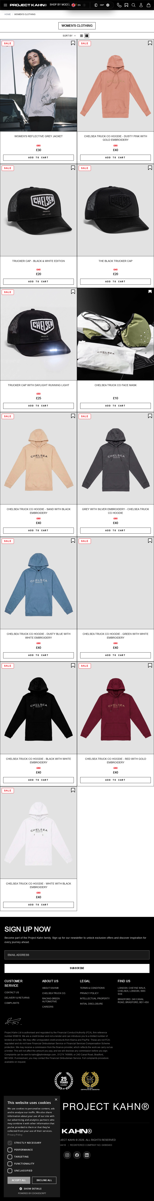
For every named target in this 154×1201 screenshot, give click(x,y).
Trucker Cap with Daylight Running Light (38, 385)
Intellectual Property (95, 998)
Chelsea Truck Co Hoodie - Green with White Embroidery (115, 635)
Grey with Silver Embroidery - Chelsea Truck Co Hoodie (115, 511)
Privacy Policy (89, 993)
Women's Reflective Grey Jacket (38, 136)
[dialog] (32, 1146)
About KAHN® (50, 988)
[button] (32, 1188)
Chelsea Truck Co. (54, 993)
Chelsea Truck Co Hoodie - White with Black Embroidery (38, 885)
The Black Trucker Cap (115, 260)
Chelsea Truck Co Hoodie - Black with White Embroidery (38, 760)
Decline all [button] (44, 1180)
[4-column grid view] (81, 35)
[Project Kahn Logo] (28, 5)
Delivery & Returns (17, 997)
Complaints (12, 1003)
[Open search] (133, 5)
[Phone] (119, 5)
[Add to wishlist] (73, 43)
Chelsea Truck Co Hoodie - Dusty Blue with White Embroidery (38, 635)
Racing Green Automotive (51, 1000)
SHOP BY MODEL (60, 4)
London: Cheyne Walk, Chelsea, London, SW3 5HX (132, 991)
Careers (47, 1007)
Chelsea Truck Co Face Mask (116, 385)
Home (8, 14)
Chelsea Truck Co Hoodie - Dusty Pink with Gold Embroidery (115, 138)
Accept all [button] (19, 1180)
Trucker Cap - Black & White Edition (38, 260)
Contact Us (12, 992)
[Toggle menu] (5, 5)
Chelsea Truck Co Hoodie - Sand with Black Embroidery (38, 511)
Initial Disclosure (91, 1003)
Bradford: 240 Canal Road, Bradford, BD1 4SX (133, 1001)
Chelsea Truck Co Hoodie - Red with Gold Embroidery (115, 760)
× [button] (55, 1099)
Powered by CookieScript (32, 1193)
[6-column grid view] (87, 35)
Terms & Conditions (92, 988)
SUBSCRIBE (77, 968)
